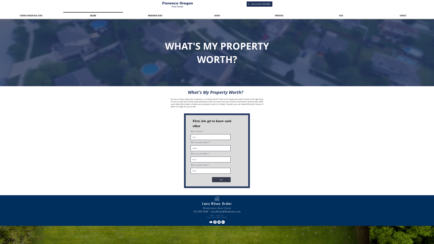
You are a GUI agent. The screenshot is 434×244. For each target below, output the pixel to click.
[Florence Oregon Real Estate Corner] (215, 222)
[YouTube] (211, 222)
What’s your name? (197, 131)
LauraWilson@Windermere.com (226, 211)
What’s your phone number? (200, 165)
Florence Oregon (177, 3)
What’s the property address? (200, 142)
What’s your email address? (199, 153)
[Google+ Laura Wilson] (223, 222)
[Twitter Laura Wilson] (219, 222)
